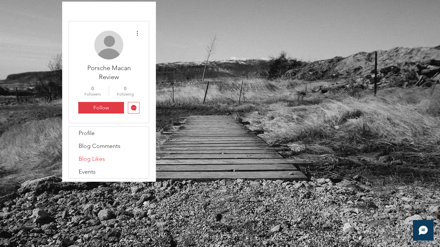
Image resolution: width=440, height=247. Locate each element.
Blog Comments (99, 146)
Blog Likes (92, 158)
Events (87, 171)
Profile (87, 133)
